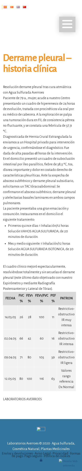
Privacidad (60, 453)
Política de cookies (57, 456)
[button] (67, 24)
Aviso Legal (43, 453)
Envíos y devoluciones (17, 453)
